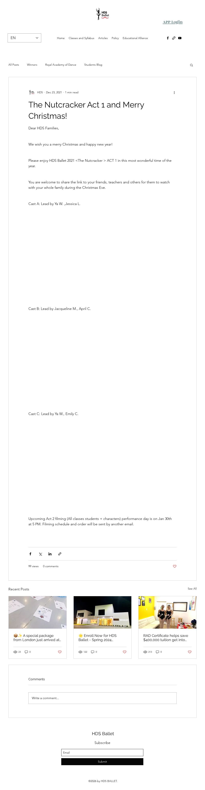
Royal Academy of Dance (60, 64)
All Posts (13, 64)
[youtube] (180, 38)
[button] (191, 64)
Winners (32, 64)
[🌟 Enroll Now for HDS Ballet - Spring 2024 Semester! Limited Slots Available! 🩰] (103, 612)
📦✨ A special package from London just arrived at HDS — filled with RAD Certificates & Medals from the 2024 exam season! (36, 637)
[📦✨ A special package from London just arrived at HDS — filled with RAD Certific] (37, 612)
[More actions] (174, 92)
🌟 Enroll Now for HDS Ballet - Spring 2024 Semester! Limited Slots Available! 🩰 (98, 637)
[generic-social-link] (174, 38)
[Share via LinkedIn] (50, 554)
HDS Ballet (103, 733)
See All (192, 588)
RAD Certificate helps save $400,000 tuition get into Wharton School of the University (165, 637)
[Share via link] (60, 554)
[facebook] (168, 38)
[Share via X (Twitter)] (40, 554)
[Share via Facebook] (30, 554)
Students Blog (93, 64)
